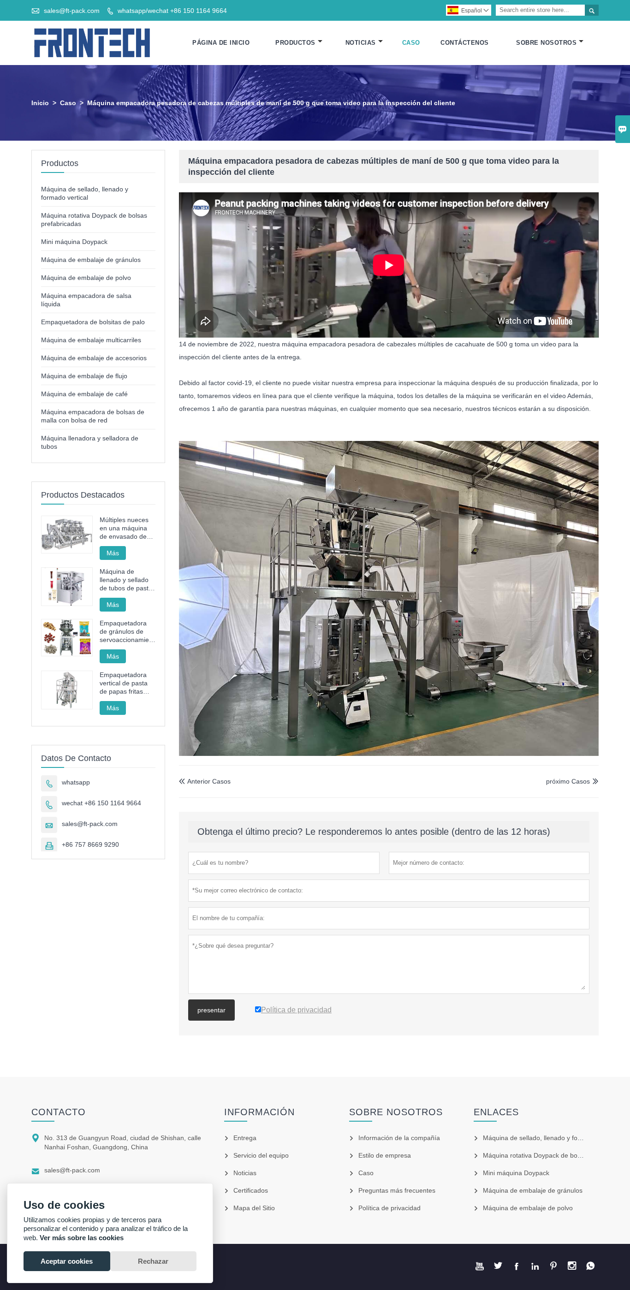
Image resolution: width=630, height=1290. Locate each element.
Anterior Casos (205, 781)
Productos (295, 42)
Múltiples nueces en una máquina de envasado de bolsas (124, 528)
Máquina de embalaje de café (84, 394)
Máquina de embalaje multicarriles (91, 340)
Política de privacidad (389, 1208)
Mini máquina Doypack (74, 241)
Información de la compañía (399, 1137)
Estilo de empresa (384, 1155)
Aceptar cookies (67, 1261)
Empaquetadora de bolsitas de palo (93, 322)
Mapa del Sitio (254, 1208)
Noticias (360, 42)
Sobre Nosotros (546, 42)
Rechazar (153, 1261)
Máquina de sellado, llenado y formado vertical (551, 1137)
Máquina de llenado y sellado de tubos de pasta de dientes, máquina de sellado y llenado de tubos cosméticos (126, 580)
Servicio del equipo (261, 1155)
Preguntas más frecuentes (396, 1190)
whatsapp (76, 782)
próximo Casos (568, 781)
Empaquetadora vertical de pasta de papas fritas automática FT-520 (127, 683)
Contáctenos (464, 42)
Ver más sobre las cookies (82, 1238)
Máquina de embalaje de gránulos (91, 259)
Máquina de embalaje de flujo (84, 376)
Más (113, 553)
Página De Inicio (221, 42)
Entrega (244, 1137)
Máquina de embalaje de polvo (86, 277)
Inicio (40, 103)
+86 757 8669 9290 (90, 844)
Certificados (250, 1190)
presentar (211, 1010)
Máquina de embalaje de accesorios (94, 358)
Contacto (58, 1112)
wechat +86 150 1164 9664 (101, 803)
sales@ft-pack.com (72, 10)
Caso (411, 42)
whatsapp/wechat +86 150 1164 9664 (172, 10)
